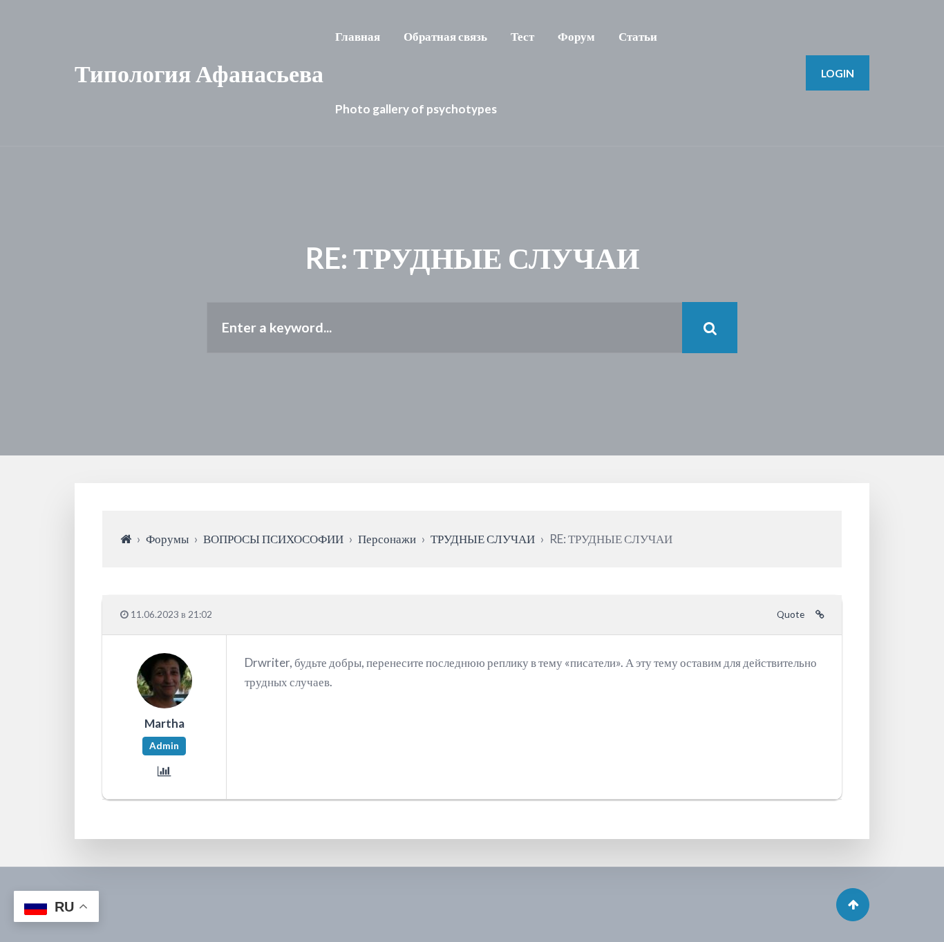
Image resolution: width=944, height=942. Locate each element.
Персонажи (387, 538)
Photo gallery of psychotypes (416, 109)
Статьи (638, 36)
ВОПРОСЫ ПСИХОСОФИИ (273, 538)
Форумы (167, 538)
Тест (522, 36)
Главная (357, 36)
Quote (790, 614)
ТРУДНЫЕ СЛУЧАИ (483, 538)
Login (837, 72)
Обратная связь (445, 36)
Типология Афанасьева (199, 73)
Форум (576, 36)
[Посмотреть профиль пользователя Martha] (164, 703)
